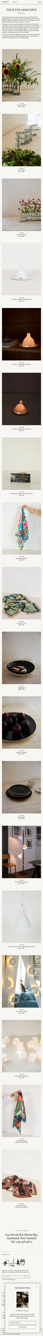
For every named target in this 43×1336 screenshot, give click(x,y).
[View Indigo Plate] (21, 790)
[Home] (5, 2)
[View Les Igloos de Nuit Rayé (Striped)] (21, 337)
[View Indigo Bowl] (21, 661)
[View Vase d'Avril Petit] (21, 208)
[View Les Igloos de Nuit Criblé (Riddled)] (21, 272)
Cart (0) (15, 2)
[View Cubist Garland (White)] (21, 1049)
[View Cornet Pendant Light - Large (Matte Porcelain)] (21, 919)
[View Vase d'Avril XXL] (21, 78)
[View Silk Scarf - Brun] (21, 1178)
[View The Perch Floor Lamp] (21, 855)
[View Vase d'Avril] (21, 143)
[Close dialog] (37, 1286)
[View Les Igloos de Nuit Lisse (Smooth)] (21, 402)
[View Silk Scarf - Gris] (21, 596)
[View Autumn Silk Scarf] (21, 1114)
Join (27, 1276)
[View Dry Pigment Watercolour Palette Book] (21, 466)
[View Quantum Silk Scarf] (21, 531)
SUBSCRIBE (22, 1327)
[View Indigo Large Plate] (21, 725)
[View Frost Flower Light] (21, 984)
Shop (39, 2)
